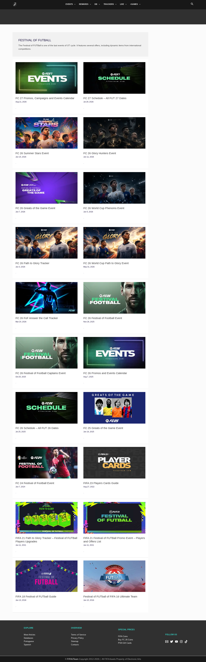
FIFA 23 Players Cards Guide (101, 483)
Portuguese (29, 641)
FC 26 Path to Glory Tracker (32, 263)
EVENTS (69, 4)
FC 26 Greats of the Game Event (35, 208)
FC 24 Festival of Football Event (35, 483)
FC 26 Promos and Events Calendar (105, 373)
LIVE (122, 4)
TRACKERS (109, 4)
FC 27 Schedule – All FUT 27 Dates (104, 98)
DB (96, 4)
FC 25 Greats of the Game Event (103, 428)
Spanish (27, 644)
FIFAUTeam (72, 659)
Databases (28, 638)
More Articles (29, 635)
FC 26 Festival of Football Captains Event (41, 373)
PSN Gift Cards (125, 643)
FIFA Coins (123, 636)
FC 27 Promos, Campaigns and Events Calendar (45, 98)
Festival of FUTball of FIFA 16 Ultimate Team (110, 596)
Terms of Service (78, 635)
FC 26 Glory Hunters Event (99, 153)
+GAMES (134, 4)
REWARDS (83, 4)
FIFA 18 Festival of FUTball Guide (36, 596)
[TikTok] (186, 641)
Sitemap (74, 641)
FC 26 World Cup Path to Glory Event (106, 263)
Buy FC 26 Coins (125, 640)
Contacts (75, 644)
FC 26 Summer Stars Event (32, 153)
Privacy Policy (77, 638)
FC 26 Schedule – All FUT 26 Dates (37, 428)
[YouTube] (176, 641)
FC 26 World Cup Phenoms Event (103, 208)
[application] (74, 4)
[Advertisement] (103, 16)
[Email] (166, 641)
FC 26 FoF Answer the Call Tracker (37, 318)
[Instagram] (181, 641)
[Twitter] (171, 641)
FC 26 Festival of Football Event (102, 318)
